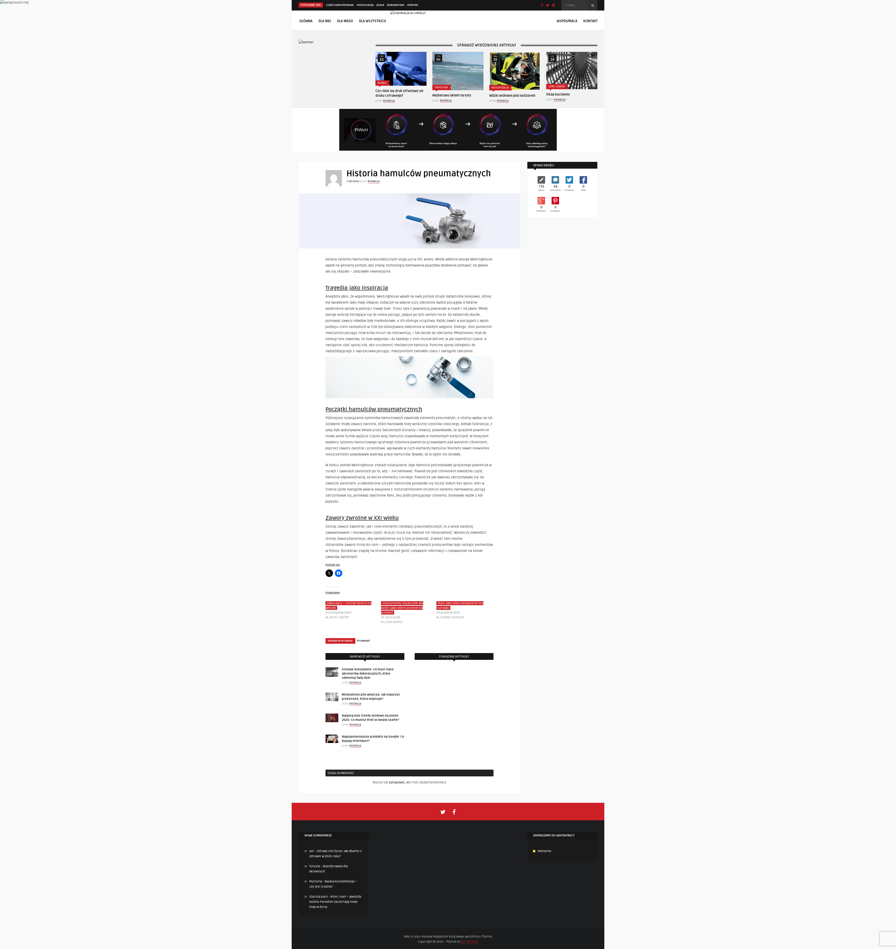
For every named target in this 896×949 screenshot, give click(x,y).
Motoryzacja (443, 87)
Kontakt (590, 21)
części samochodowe (340, 5)
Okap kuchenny (501, 94)
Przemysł (363, 641)
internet (412, 5)
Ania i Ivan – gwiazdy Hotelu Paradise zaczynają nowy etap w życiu (335, 902)
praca (380, 5)
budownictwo (395, 5)
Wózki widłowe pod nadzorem (455, 96)
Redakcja (389, 100)
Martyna (315, 881)
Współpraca (567, 21)
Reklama (544, 851)
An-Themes (469, 942)
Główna (305, 21)
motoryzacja (365, 5)
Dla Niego (345, 21)
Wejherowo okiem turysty (394, 95)
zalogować (397, 782)
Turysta (314, 866)
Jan (311, 851)
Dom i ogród (500, 86)
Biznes (553, 83)
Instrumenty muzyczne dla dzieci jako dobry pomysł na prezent (402, 608)
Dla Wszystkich (372, 21)
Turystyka (384, 87)
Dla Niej (324, 21)
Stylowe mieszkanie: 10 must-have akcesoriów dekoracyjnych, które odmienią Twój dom (368, 674)
